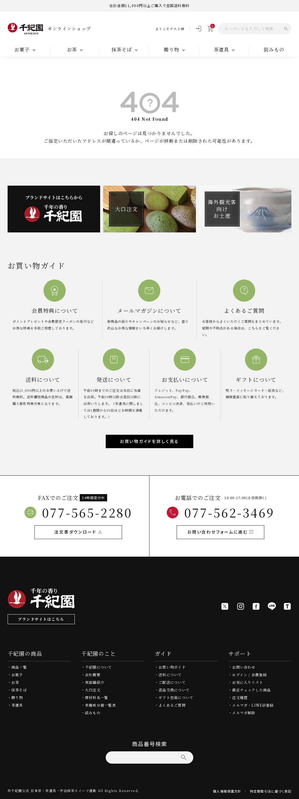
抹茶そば (19, 690)
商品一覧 (19, 667)
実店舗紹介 (94, 682)
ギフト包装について (176, 697)
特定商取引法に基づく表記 (270, 791)
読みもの (274, 49)
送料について (170, 674)
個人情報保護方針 (227, 791)
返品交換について (174, 690)
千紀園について (98, 667)
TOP (292, 792)
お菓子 (17, 674)
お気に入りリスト (247, 682)
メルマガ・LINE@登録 (253, 705)
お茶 (15, 682)
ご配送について (172, 682)
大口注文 (92, 690)
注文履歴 (240, 697)
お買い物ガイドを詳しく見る (149, 441)
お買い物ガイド (172, 667)
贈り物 (17, 697)
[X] (225, 606)
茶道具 (17, 705)
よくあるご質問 (172, 705)
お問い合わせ (243, 667)
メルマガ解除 (243, 712)
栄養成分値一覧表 (100, 705)
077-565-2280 (87, 512)
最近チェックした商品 (251, 690)
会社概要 (92, 674)
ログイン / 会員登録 (249, 674)
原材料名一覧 (96, 697)
